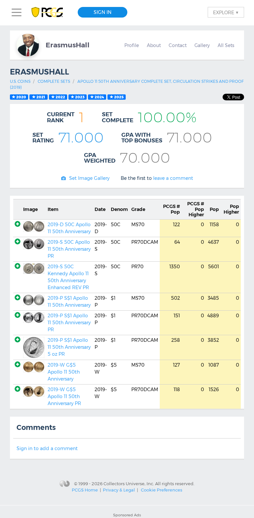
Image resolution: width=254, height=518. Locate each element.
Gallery (202, 45)
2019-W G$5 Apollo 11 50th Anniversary (64, 372)
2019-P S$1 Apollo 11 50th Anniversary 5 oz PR (69, 347)
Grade (138, 209)
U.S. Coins (20, 81)
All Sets (226, 45)
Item (53, 209)
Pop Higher (195, 209)
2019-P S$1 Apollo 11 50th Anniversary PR (69, 323)
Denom (119, 209)
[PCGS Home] (50, 12)
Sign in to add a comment (47, 448)
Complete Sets (54, 81)
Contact (178, 45)
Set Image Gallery (89, 178)
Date (100, 209)
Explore (226, 12)
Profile (131, 45)
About (154, 45)
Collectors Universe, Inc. (129, 483)
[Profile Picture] (28, 45)
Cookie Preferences (161, 489)
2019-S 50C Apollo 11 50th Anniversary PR (69, 249)
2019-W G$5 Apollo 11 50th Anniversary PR (64, 396)
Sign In (102, 12)
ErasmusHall (68, 45)
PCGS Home (85, 489)
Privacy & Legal (119, 489)
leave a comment (173, 178)
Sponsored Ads (127, 515)
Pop (171, 209)
